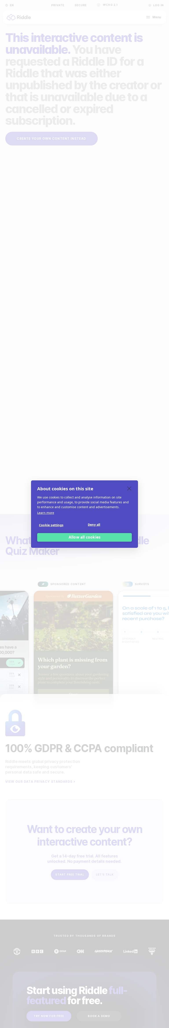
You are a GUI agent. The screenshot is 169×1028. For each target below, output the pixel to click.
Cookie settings (51, 525)
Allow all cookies (84, 537)
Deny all (94, 524)
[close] (129, 488)
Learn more (45, 513)
